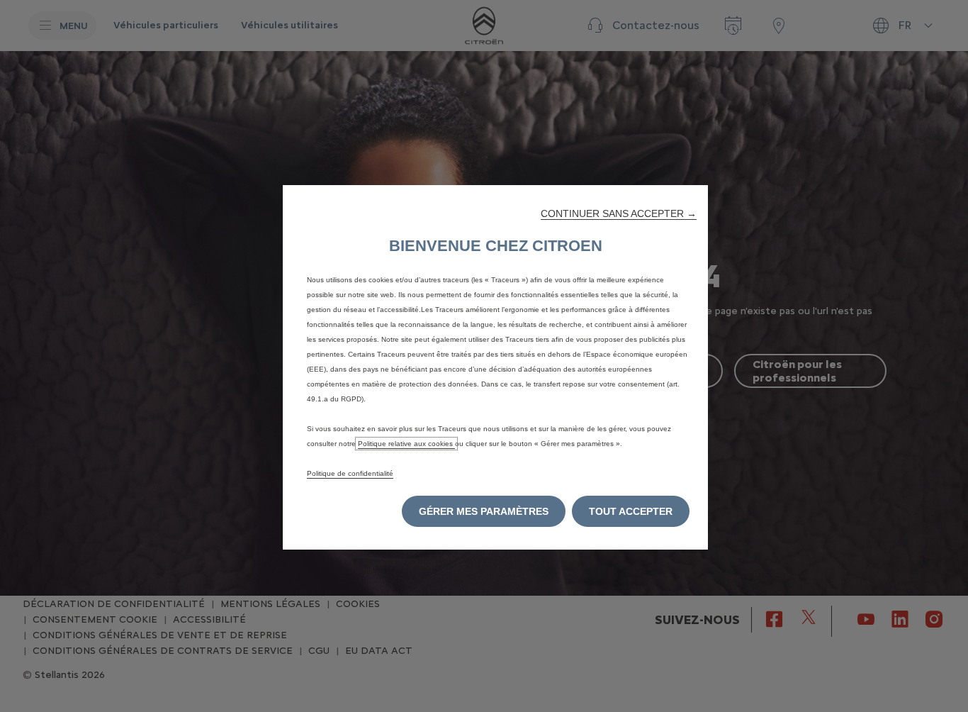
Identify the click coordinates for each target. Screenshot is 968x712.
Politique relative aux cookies (406, 443)
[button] (619, 213)
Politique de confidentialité (350, 473)
